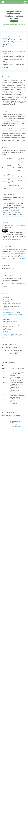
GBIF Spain (22, 258)
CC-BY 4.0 (9, 44)
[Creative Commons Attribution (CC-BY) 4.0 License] (5, 230)
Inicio (11, 9)
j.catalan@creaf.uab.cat (8, 334)
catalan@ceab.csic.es (8, 312)
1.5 (4, 181)
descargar (13, 55)
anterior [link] (6, 188)
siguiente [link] (21, 188)
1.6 (4, 175)
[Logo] (3, 2)
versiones (4, 135)
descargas (18, 133)
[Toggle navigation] (25, 2)
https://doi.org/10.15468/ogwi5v (11, 212)
